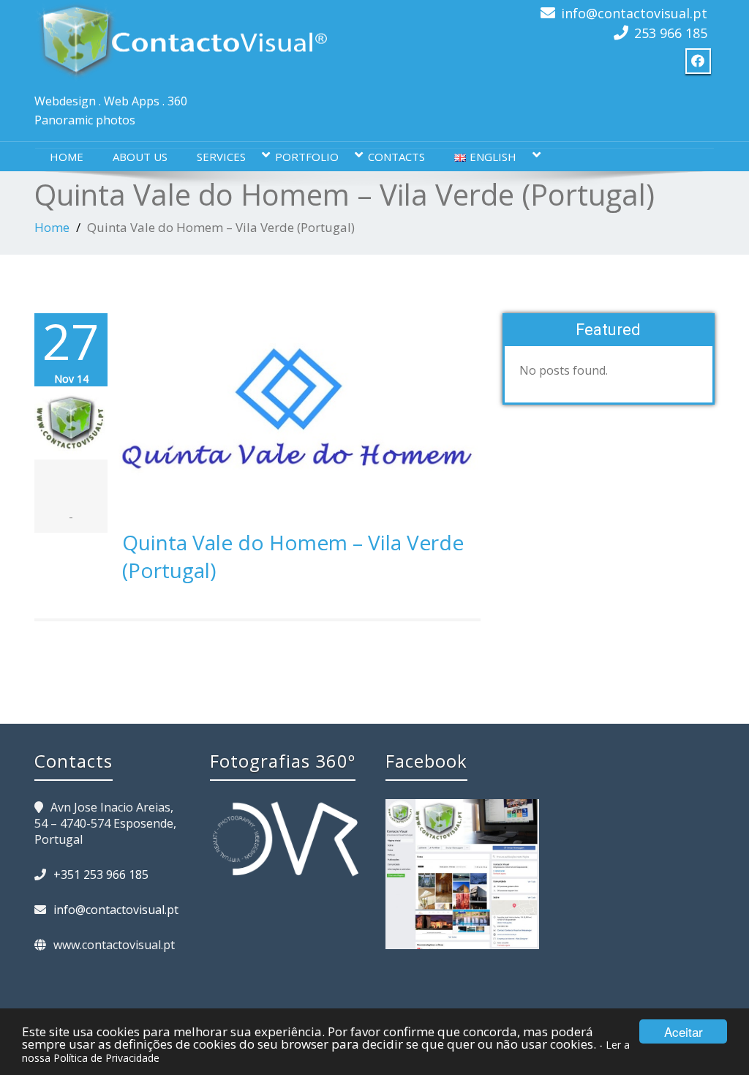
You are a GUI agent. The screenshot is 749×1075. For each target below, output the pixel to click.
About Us (140, 156)
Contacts (396, 156)
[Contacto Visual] (180, 41)
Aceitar (683, 1031)
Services (221, 156)
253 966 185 (670, 33)
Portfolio (307, 156)
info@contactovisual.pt (634, 13)
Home (66, 156)
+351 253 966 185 (100, 874)
